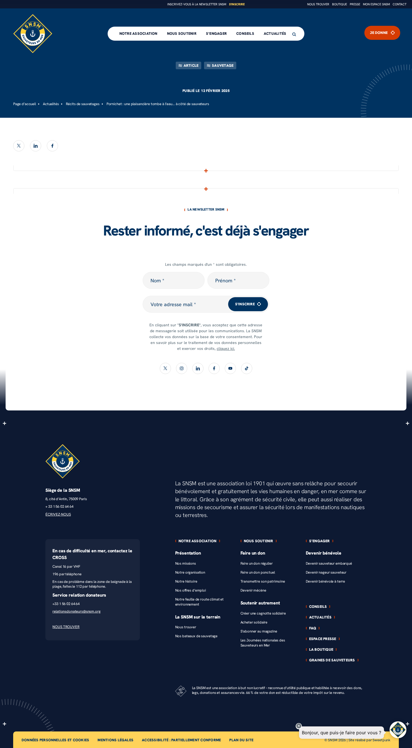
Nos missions (185, 563)
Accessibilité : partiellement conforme (181, 740)
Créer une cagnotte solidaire (263, 613)
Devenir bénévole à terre (325, 581)
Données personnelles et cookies (55, 740)
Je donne (379, 33)
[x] (18, 145)
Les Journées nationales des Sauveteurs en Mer (262, 642)
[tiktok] (246, 368)
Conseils (245, 33)
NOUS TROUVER (65, 627)
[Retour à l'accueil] (32, 33)
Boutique (339, 4)
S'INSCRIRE (245, 304)
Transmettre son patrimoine (262, 581)
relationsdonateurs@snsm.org (76, 611)
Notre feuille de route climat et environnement (199, 601)
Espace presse (322, 639)
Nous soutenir (181, 33)
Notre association (138, 33)
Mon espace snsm (376, 4)
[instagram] (181, 368)
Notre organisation (190, 572)
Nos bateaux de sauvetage (196, 636)
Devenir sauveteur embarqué (329, 563)
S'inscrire (237, 4)
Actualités (275, 33)
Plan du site (241, 740)
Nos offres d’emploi (190, 590)
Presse (355, 4)
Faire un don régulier (256, 563)
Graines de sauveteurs (332, 660)
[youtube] (230, 368)
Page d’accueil (24, 104)
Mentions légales (115, 740)
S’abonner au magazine (258, 631)
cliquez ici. (226, 348)
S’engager (216, 33)
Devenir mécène (253, 590)
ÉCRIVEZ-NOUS (58, 514)
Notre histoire (186, 581)
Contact (399, 4)
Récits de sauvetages (82, 104)
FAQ (312, 628)
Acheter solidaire (254, 622)
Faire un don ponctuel (257, 572)
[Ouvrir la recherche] (294, 34)
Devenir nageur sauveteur (326, 572)
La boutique (321, 649)
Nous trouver (318, 4)
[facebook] (52, 145)
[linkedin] (35, 145)
